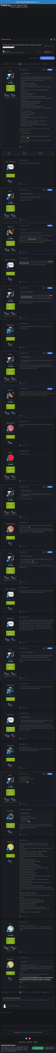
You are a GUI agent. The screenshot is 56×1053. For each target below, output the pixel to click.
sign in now (34, 1000)
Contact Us (29, 1042)
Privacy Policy (22, 1042)
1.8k (8, 250)
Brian (9, 51)
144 (10, 443)
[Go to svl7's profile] (10, 929)
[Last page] (39, 64)
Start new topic (33, 58)
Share (40, 51)
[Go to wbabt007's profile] (10, 624)
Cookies (35, 1042)
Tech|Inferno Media (28, 1032)
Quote (24, 146)
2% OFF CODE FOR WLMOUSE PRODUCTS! (27, 2)
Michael (10, 227)
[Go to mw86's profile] (10, 457)
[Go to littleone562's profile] (10, 428)
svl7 (10, 923)
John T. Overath (10, 161)
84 (10, 345)
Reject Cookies (49, 1048)
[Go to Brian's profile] (4, 52)
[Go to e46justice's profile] (10, 330)
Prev (6, 64)
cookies (6, 1048)
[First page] (3, 64)
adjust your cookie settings (14, 1049)
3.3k (7, 477)
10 (24, 64)
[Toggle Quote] (21, 73)
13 (32, 64)
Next (35, 64)
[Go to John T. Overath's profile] (10, 167)
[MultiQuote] (20, 147)
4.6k (7, 948)
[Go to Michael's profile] (10, 232)
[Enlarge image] (28, 137)
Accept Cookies (38, 1048)
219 (8, 640)
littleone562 (10, 423)
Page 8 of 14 (45, 64)
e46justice (10, 325)
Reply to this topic (47, 58)
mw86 (10, 452)
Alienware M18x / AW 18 (19, 52)
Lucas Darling (10, 524)
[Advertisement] (28, 23)
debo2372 (10, 842)
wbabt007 (10, 618)
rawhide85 (10, 811)
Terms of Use (20, 1046)
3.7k (7, 95)
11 (27, 64)
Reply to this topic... (15, 1005)
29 (10, 181)
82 (10, 832)
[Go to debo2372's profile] (10, 847)
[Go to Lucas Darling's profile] (10, 529)
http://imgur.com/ (32, 239)
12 (29, 64)
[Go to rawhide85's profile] (10, 816)
